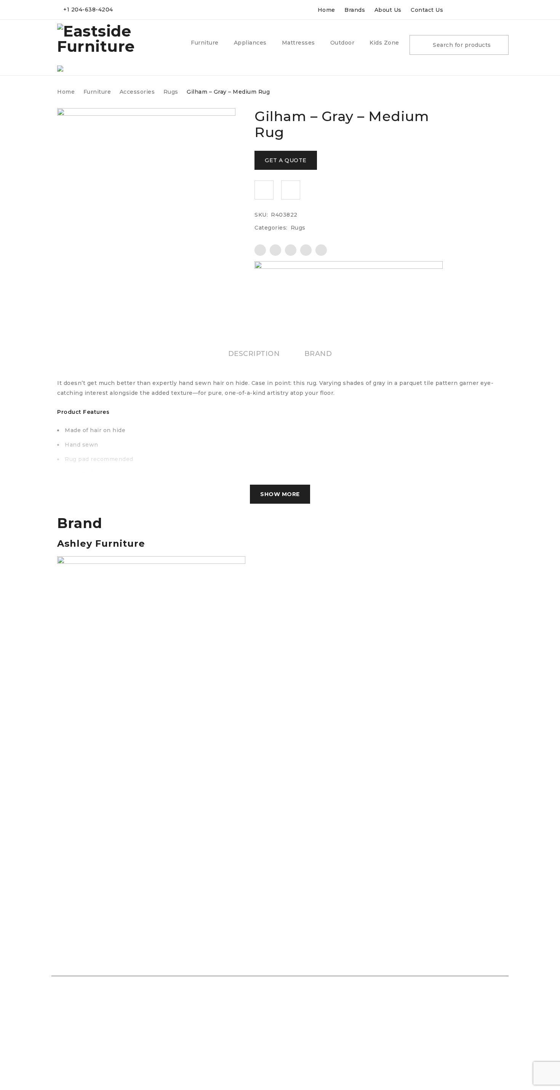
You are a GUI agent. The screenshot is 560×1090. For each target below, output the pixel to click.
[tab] (254, 354)
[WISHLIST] (264, 189)
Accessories (137, 91)
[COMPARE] (290, 189)
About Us (388, 9)
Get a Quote (286, 160)
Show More (280, 494)
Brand (318, 354)
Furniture (97, 91)
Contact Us (427, 9)
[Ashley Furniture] (348, 280)
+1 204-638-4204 (88, 9)
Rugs (170, 91)
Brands (354, 9)
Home (326, 9)
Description (254, 354)
